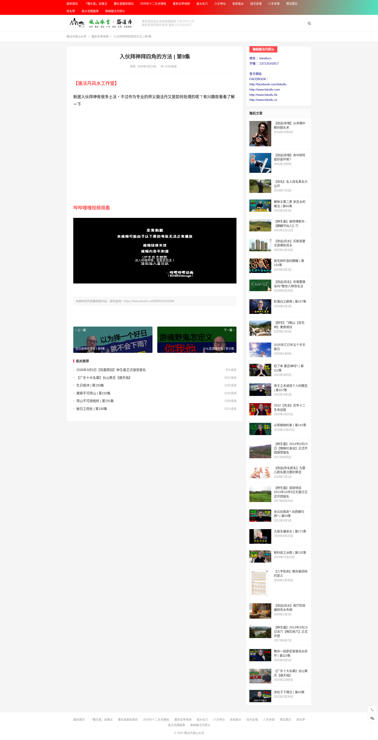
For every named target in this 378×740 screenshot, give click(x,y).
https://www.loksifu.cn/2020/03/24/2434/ (149, 301)
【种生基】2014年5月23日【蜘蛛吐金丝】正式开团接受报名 (291, 448)
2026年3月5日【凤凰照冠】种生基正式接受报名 (111, 370)
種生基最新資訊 (124, 3)
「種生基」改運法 (95, 3)
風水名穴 (202, 3)
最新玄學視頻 (181, 3)
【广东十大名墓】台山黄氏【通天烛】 (104, 378)
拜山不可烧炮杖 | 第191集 (95, 401)
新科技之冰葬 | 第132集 (290, 552)
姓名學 (70, 11)
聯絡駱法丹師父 (115, 11)
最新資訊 (72, 3)
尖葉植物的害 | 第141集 (290, 425)
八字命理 (274, 3)
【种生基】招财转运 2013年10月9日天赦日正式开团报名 (291, 492)
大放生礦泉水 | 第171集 (290, 531)
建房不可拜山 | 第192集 (93, 393)
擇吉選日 (292, 3)
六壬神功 (220, 3)
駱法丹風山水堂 (76, 36)
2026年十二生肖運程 (153, 3)
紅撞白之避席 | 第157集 (290, 301)
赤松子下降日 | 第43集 (289, 692)
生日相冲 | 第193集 (90, 385)
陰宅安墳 (256, 3)
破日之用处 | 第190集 (91, 409)
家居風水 (238, 3)
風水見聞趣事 (90, 11)
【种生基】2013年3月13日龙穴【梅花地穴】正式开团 (291, 632)
